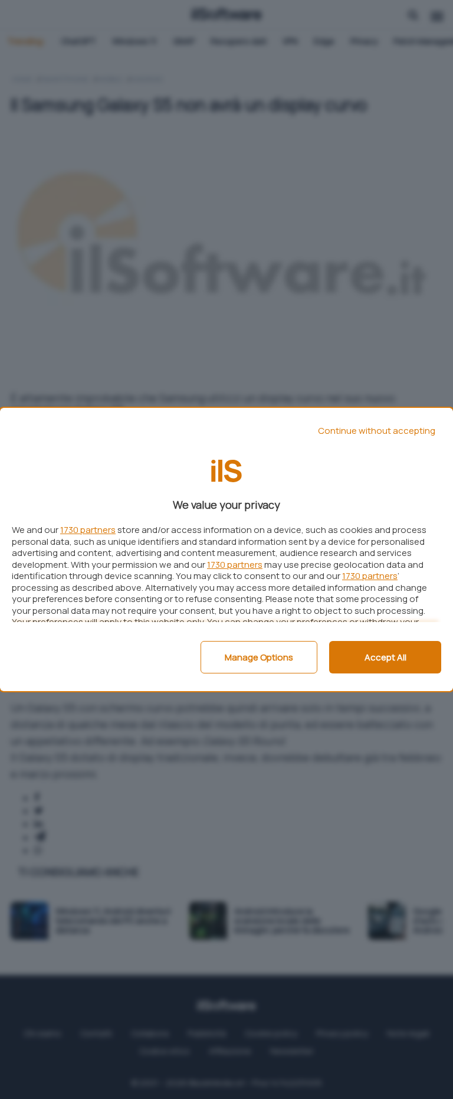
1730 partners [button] (88, 530)
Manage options (259, 657)
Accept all (385, 657)
